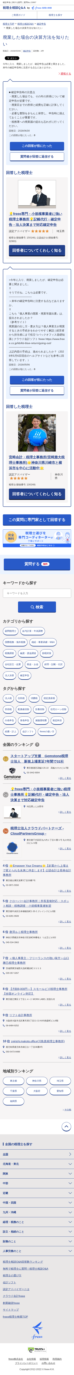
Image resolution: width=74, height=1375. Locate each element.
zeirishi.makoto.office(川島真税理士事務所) (38, 1041)
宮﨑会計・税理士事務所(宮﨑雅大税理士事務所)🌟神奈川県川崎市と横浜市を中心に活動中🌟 (37, 462)
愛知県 (60, 1091)
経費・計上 (10, 731)
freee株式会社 (16, 1359)
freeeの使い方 (47, 731)
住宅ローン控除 (58, 709)
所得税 (8, 709)
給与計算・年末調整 (32, 631)
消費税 (34, 698)
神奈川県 (36, 1081)
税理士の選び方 (12, 1275)
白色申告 (9, 720)
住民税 (21, 698)
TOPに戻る (66, 1126)
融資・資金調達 (28, 653)
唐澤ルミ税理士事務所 (23, 931)
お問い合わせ (48, 1363)
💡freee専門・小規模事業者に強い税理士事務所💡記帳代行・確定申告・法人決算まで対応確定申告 (35, 219)
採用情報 (44, 1359)
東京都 (13, 1081)
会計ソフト (28, 731)
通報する (66, 73)
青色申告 (24, 720)
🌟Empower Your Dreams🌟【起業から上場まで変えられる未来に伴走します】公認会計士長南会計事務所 (37, 870)
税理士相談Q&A (25, 24)
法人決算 (9, 675)
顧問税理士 (10, 631)
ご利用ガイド (18, 15)
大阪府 (36, 1091)
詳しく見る (65, 778)
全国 (5, 1154)
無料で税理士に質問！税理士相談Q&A (25, 1268)
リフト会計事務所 (20, 1015)
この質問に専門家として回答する (37, 520)
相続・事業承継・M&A (43, 642)
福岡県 (13, 1101)
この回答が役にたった (37, 145)
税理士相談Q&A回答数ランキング (23, 1261)
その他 (67, 1109)
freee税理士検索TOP (15, 1316)
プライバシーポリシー (26, 1363)
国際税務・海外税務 (15, 642)
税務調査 (9, 653)
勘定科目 (57, 720)
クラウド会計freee (14, 1295)
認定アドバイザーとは (16, 1289)
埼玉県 (60, 1081)
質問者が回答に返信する (37, 156)
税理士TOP (8, 24)
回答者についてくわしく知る (37, 250)
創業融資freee (11, 1302)
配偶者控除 (23, 709)
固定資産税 (49, 698)
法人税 (8, 698)
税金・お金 (32, 664)
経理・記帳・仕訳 (53, 664)
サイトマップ (11, 1309)
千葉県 (13, 1091)
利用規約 (57, 1359)
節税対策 (46, 653)
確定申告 (41, 24)
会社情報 (31, 1359)
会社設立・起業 (13, 664)
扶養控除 (39, 709)
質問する (36, 564)
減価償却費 (41, 720)
